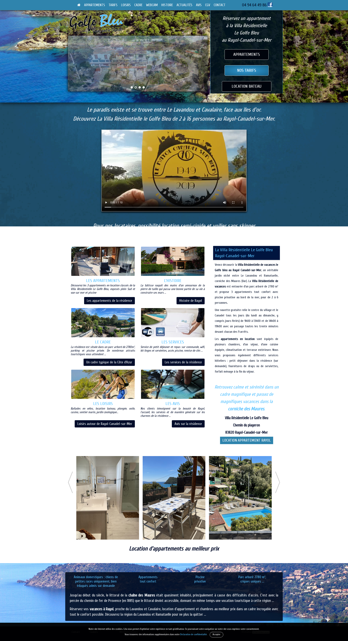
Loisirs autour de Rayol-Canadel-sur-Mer (104, 424)
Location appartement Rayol (246, 440)
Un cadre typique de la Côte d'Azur (109, 362)
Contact (219, 5)
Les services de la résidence (183, 362)
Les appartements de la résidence (109, 301)
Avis (199, 5)
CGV (207, 5)
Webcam (152, 5)
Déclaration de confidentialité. (193, 634)
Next (204, 66)
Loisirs (126, 5)
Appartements (94, 5)
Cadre (138, 5)
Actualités (184, 5)
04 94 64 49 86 (254, 5)
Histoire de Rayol (190, 301)
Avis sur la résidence (188, 424)
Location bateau (246, 86)
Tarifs (113, 5)
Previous (71, 66)
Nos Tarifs (246, 70)
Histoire (167, 5)
